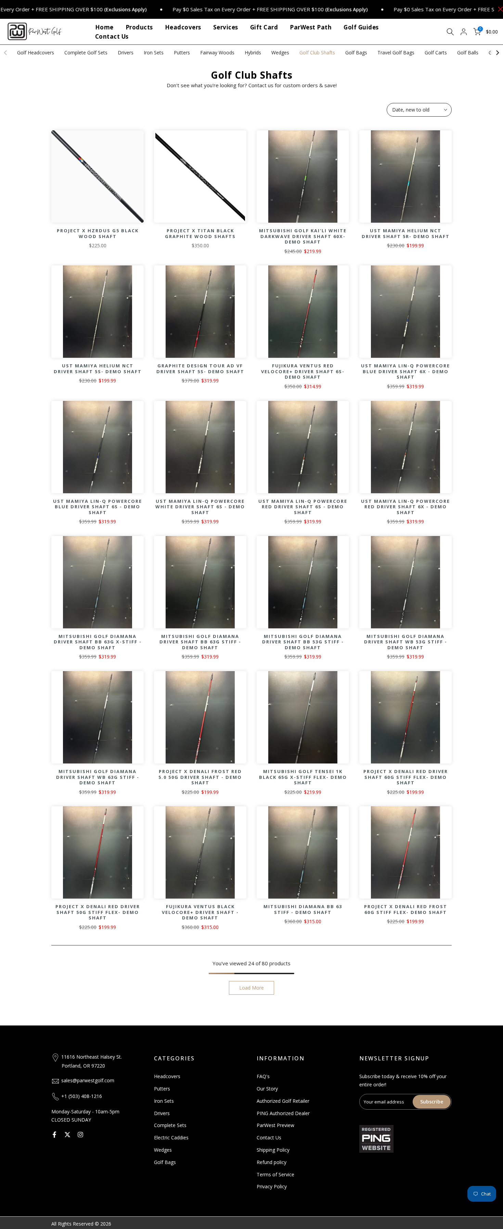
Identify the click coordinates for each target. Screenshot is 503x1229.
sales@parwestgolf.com (87, 1080)
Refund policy (271, 1162)
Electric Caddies (171, 1137)
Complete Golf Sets (85, 52)
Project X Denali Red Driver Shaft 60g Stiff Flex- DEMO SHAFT (405, 777)
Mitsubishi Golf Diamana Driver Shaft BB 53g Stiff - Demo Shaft (303, 642)
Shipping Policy (273, 1150)
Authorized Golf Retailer (283, 1101)
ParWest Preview (275, 1125)
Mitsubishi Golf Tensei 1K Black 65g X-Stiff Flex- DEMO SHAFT (303, 777)
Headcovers (183, 27)
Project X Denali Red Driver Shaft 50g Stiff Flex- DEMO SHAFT (97, 912)
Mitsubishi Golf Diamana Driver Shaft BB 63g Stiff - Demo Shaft (200, 642)
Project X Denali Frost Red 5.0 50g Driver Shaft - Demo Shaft (200, 777)
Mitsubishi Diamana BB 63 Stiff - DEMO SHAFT (302, 909)
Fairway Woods (217, 52)
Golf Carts (436, 52)
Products (139, 27)
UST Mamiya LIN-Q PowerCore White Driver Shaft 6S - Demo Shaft (200, 506)
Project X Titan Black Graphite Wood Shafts (200, 233)
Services (225, 27)
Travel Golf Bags (395, 52)
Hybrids (253, 52)
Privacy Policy (272, 1186)
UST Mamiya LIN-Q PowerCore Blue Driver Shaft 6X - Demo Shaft (405, 371)
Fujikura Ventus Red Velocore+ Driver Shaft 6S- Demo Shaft (303, 371)
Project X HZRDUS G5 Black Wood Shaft (98, 233)
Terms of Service (275, 1174)
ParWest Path (311, 27)
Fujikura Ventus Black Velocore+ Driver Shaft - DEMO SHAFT (200, 912)
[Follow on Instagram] (80, 1134)
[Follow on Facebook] (54, 1134)
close (498, 9)
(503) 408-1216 (85, 1096)
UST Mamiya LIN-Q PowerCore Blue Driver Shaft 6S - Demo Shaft (97, 506)
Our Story (267, 1088)
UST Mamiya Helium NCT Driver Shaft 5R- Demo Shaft (406, 233)
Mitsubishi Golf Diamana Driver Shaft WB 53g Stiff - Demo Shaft (405, 642)
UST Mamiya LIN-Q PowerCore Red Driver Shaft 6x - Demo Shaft (405, 506)
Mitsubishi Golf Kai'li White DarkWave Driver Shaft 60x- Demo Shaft (303, 236)
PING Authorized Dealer (283, 1113)
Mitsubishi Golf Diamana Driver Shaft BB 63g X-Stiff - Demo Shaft (98, 642)
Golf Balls (467, 52)
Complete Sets (170, 1125)
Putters (182, 52)
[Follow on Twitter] (67, 1134)
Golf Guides (361, 27)
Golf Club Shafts (317, 52)
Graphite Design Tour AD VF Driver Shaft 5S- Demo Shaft (200, 369)
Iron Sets (154, 52)
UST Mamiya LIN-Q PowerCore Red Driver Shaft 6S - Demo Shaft (302, 506)
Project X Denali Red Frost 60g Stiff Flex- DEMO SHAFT (405, 909)
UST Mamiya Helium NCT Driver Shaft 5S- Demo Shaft (98, 369)
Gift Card (264, 27)
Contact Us (112, 36)
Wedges (280, 52)
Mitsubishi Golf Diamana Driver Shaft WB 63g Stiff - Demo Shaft (97, 777)
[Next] (497, 53)
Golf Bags (356, 52)
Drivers (125, 52)
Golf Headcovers (35, 52)
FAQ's (263, 1076)
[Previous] (6, 53)
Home (104, 27)
